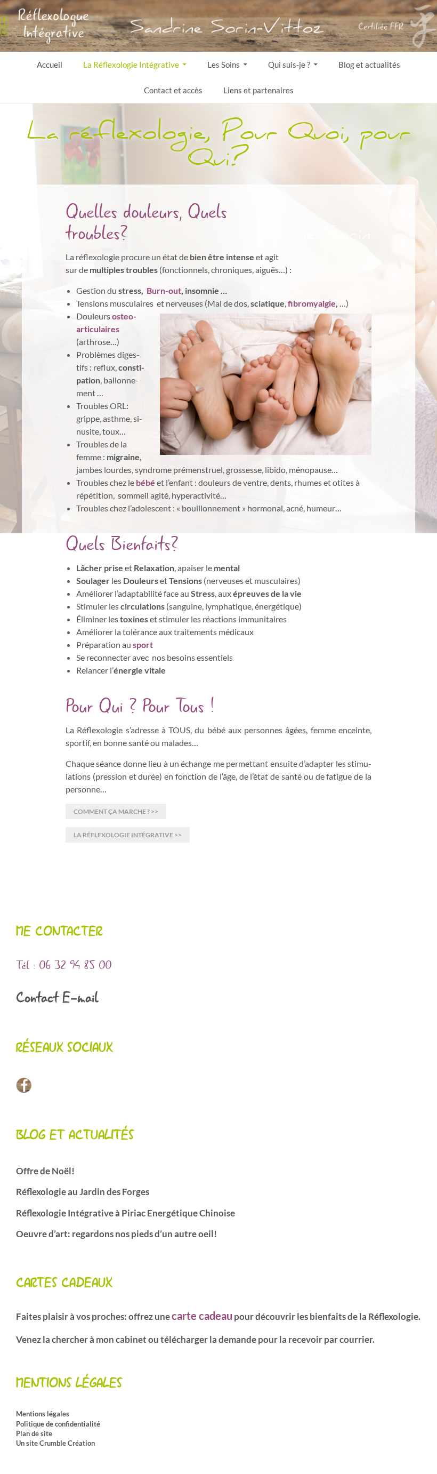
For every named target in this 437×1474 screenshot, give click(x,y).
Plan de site (34, 1433)
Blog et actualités (369, 64)
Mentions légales (42, 1413)
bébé (146, 482)
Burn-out (164, 290)
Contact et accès (173, 90)
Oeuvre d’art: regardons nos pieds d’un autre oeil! (116, 1233)
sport (143, 644)
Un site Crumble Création (55, 1443)
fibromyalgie (312, 303)
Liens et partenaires (258, 90)
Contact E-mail (57, 998)
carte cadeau (202, 1315)
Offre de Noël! (45, 1170)
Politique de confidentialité (58, 1424)
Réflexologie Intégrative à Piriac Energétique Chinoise (125, 1213)
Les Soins (223, 64)
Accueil (49, 64)
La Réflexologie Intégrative (131, 64)
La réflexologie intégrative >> (128, 835)
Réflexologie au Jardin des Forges (82, 1191)
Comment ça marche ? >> (116, 811)
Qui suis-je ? (289, 64)
